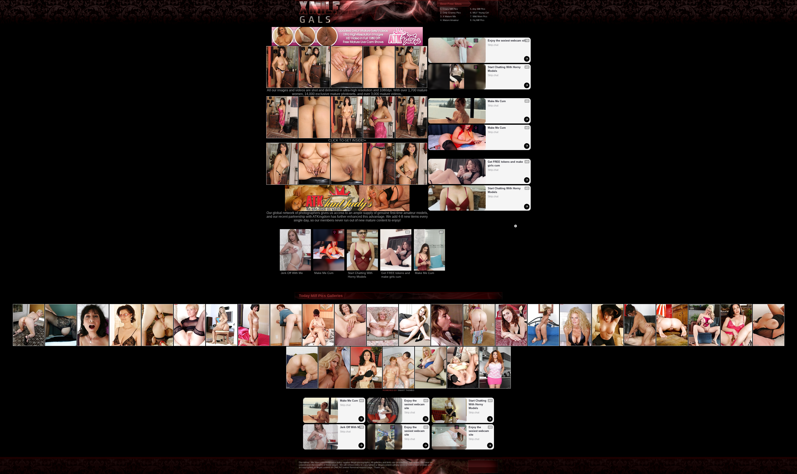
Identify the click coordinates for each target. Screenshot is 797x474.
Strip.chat (493, 45)
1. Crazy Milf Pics (449, 9)
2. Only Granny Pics (450, 12)
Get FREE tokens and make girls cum (506, 163)
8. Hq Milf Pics (477, 20)
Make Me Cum (497, 101)
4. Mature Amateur (449, 20)
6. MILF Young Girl (479, 12)
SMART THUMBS (406, 390)
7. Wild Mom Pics (478, 16)
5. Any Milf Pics (477, 9)
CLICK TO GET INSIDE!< (347, 140)
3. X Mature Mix (448, 16)
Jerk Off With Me (292, 273)
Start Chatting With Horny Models (504, 69)
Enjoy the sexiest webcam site (507, 40)
